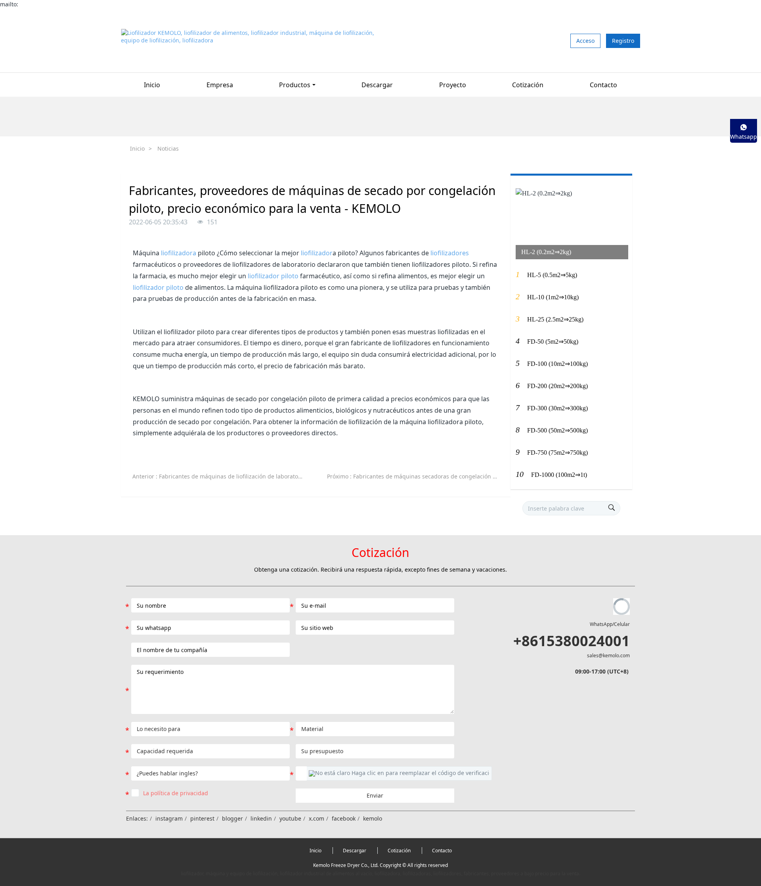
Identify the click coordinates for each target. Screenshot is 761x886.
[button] (399, 773)
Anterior (221, 476)
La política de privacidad (175, 793)
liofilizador (317, 253)
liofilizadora (178, 253)
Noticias (168, 148)
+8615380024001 (571, 640)
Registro (623, 40)
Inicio (152, 84)
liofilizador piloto (273, 276)
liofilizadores (449, 253)
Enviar (375, 795)
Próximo (416, 476)
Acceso (585, 40)
